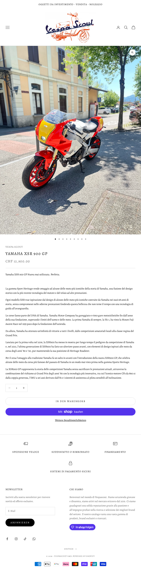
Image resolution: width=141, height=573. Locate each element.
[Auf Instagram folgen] (16, 539)
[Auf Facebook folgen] (7, 539)
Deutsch (68, 549)
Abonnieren (20, 522)
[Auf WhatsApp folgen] (34, 539)
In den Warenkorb (70, 401)
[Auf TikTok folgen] (25, 539)
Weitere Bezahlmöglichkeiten (70, 420)
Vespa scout (14, 247)
